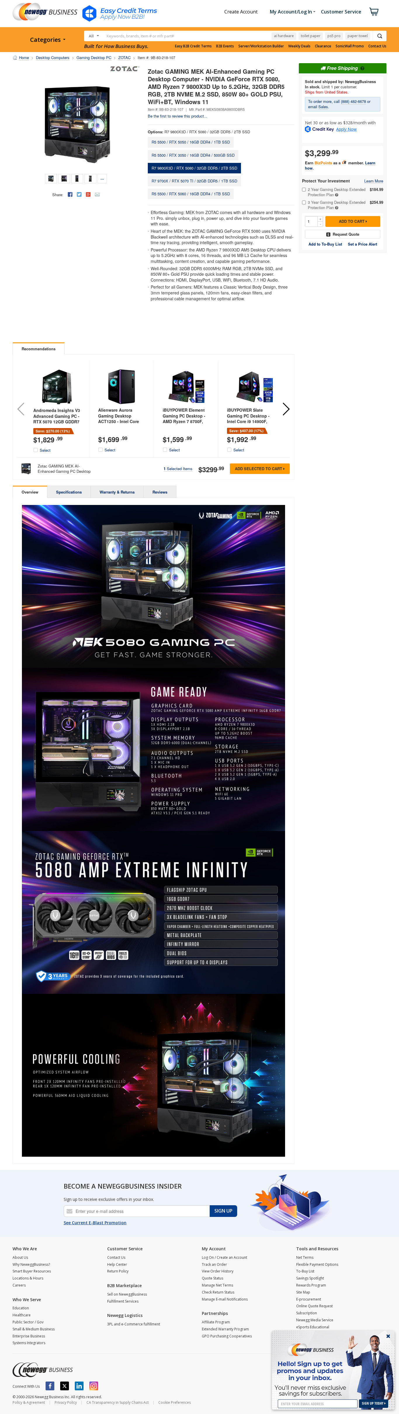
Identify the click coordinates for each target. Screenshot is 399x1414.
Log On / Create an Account (224, 1257)
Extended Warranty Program (225, 1329)
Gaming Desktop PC (94, 57)
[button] (286, 409)
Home (24, 57)
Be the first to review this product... (177, 116)
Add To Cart (352, 221)
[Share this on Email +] (97, 194)
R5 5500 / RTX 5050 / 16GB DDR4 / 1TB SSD (191, 142)
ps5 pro (334, 35)
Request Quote (346, 234)
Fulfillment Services (122, 1301)
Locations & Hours (28, 1278)
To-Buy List (305, 1271)
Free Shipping (342, 68)
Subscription (306, 1312)
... (102, 178)
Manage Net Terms (217, 1285)
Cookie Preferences (174, 1402)
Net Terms (304, 1257)
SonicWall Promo (350, 46)
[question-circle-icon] (362, 68)
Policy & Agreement (29, 1402)
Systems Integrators (29, 1342)
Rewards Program (311, 1285)
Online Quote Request (314, 1305)
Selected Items (178, 468)
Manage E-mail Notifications (225, 1299)
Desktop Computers (53, 57)
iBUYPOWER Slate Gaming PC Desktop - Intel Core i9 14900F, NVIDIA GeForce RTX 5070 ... (248, 421)
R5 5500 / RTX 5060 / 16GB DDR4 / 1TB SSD (191, 193)
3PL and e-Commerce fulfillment (133, 1324)
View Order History (217, 1271)
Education (21, 1308)
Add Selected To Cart (259, 468)
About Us (20, 1257)
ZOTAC (124, 57)
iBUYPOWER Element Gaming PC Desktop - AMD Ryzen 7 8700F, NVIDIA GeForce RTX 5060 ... (184, 421)
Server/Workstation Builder (261, 46)
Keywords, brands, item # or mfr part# (140, 36)
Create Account (241, 11)
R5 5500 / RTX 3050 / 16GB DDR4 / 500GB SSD (193, 155)
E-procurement (308, 1299)
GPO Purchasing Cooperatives (227, 1336)
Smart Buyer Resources (32, 1271)
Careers (19, 1285)
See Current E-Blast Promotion (95, 1222)
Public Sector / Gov (28, 1322)
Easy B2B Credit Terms (193, 46)
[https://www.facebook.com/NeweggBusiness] (50, 1386)
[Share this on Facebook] (70, 194)
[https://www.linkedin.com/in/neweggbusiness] (79, 1386)
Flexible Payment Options (317, 1264)
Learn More (373, 181)
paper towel (358, 35)
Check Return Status (218, 1292)
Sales (323, 106)
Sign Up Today (373, 1403)
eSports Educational (312, 1327)
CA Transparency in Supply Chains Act (117, 1402)
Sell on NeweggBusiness (127, 1294)
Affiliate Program (216, 1322)
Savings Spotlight (310, 1278)
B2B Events (225, 46)
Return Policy (118, 1271)
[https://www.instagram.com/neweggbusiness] (93, 1386)
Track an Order (214, 1264)
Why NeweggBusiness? (31, 1264)
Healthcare (22, 1315)
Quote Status (212, 1278)
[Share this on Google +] (88, 194)
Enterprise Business (29, 1336)
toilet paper (310, 35)
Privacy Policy (66, 1402)
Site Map (303, 1292)
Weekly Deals (299, 46)
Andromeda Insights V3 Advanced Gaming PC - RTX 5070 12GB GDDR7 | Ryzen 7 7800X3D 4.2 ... (56, 421)
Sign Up (223, 1211)
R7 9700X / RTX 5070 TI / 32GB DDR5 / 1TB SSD (194, 181)
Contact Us (377, 46)
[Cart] (374, 12)
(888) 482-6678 (353, 101)
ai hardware (284, 35)
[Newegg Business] (43, 1370)
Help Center (117, 1264)
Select (45, 450)
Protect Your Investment (326, 181)
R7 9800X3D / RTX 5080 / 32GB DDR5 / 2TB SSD (194, 168)
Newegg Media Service (314, 1320)
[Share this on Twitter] (79, 194)
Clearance (323, 46)
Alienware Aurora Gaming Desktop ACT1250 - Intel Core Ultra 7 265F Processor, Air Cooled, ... (121, 421)
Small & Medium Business (34, 1329)
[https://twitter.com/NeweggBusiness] (64, 1386)
